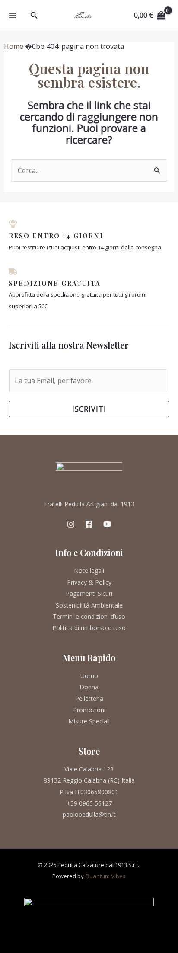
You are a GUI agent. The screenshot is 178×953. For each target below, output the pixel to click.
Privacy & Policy (89, 582)
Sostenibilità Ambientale (89, 605)
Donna (89, 687)
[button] (34, 15)
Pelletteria (89, 698)
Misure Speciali (89, 721)
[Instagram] (71, 524)
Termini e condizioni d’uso (89, 616)
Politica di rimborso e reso (89, 628)
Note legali (89, 570)
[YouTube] (107, 524)
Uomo (89, 676)
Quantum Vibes (105, 876)
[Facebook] (89, 524)
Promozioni (89, 710)
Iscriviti (89, 409)
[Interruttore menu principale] (12, 15)
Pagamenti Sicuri (89, 593)
